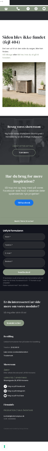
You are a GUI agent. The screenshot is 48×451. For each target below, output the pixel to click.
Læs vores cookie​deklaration (16, 352)
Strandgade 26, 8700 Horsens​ (16, 380)
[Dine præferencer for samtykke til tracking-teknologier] (4, 446)
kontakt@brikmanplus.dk (14, 416)
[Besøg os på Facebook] (28, 8)
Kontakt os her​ (14, 323)
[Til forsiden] (29, 3)
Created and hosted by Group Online (16, 429)
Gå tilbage (7, 54)
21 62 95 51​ (15, 347)
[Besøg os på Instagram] (36, 8)
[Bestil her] (6, 8)
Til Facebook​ (24, 202)
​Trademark (8, 355)
